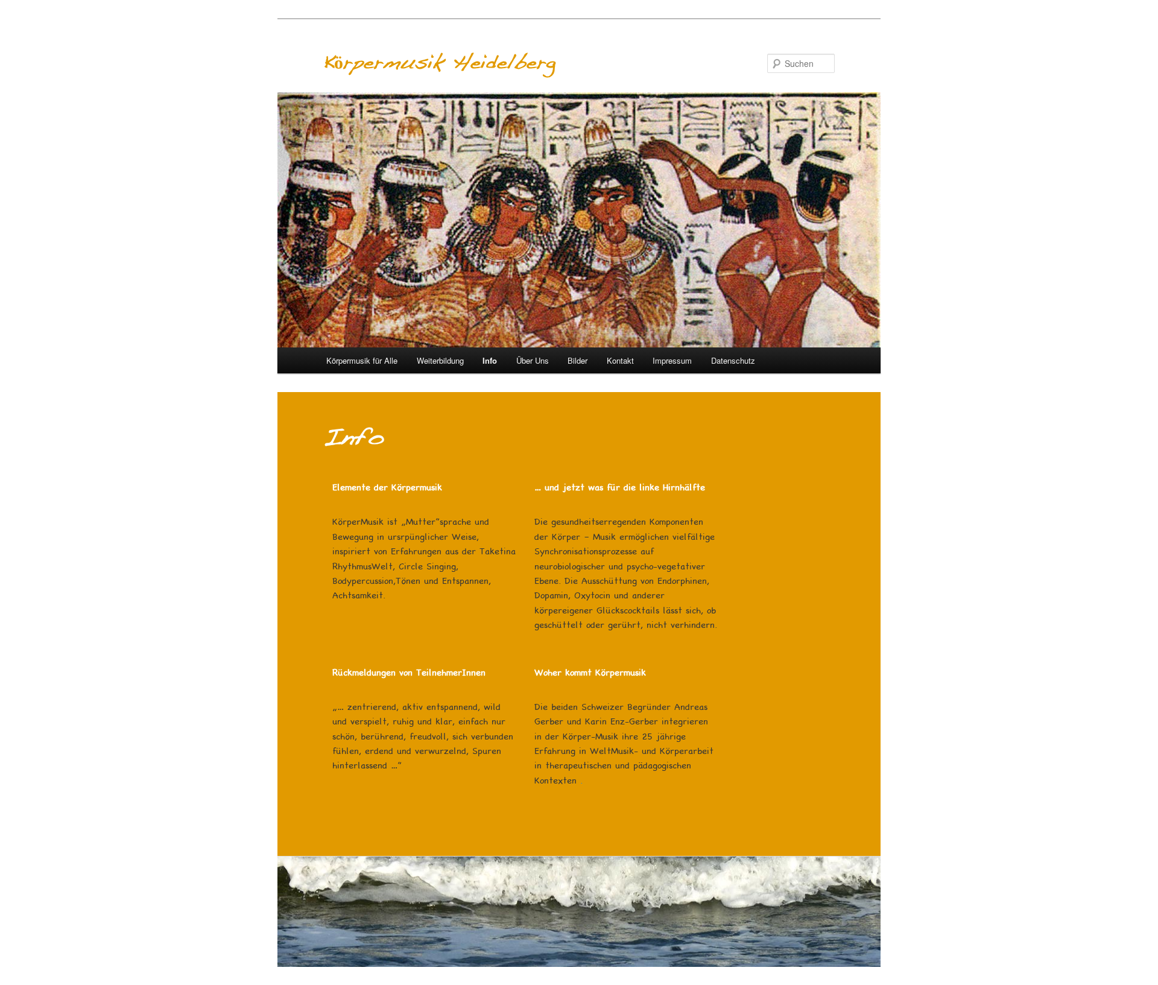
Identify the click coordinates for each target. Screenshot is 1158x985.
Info (489, 360)
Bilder (577, 360)
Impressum (672, 360)
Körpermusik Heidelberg (439, 63)
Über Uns (532, 360)
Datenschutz (733, 360)
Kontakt (620, 360)
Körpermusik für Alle (361, 360)
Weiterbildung (440, 360)
